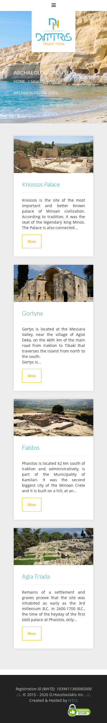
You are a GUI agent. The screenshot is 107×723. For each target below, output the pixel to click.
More (32, 241)
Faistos (31, 447)
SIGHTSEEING (43, 81)
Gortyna (32, 313)
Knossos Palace (41, 184)
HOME (19, 81)
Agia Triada (36, 576)
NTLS (73, 700)
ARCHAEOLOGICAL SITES (36, 92)
